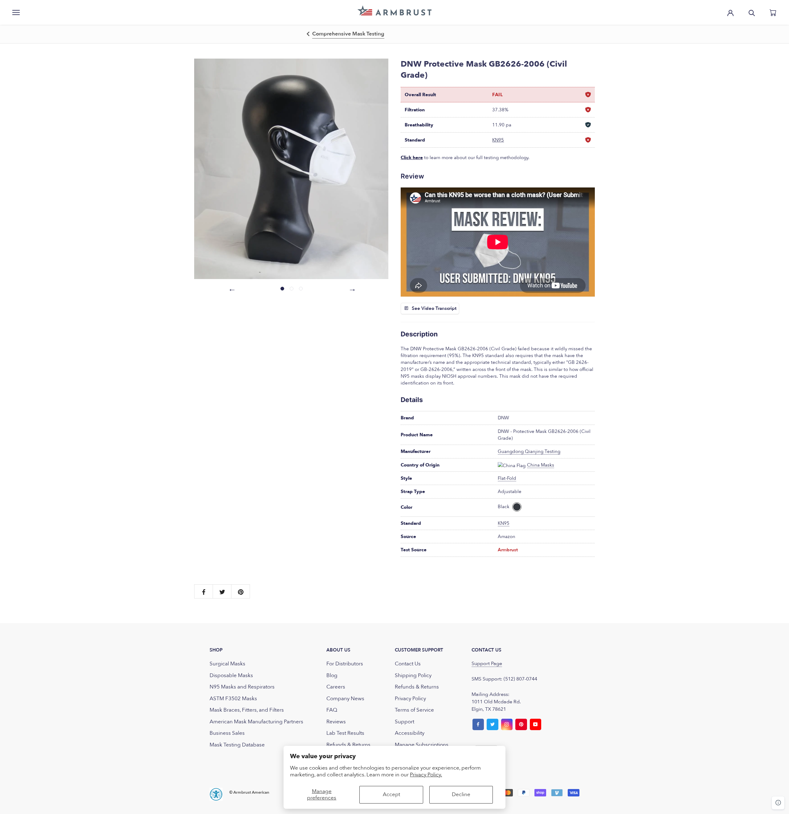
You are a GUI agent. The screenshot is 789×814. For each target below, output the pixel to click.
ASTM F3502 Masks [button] (233, 698)
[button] (394, 10)
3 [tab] (301, 288)
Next (351, 288)
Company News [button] (345, 698)
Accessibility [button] (409, 733)
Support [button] (404, 721)
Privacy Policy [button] (410, 698)
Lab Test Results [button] (345, 733)
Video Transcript (438, 308)
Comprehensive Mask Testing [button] (348, 33)
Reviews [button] (336, 721)
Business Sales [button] (227, 733)
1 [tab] (282, 288)
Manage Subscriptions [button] (421, 744)
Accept (391, 794)
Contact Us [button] (408, 663)
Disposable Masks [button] (231, 675)
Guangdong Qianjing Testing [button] (529, 451)
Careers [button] (335, 686)
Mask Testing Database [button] (237, 744)
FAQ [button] (331, 709)
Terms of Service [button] (414, 709)
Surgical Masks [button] (227, 663)
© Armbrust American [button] (249, 792)
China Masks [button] (540, 465)
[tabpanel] (291, 169)
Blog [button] (331, 675)
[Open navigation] (16, 12)
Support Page (487, 663)
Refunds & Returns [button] (348, 744)
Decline (461, 794)
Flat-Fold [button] (507, 478)
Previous (231, 288)
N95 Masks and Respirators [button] (242, 686)
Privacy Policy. (426, 774)
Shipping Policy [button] (413, 675)
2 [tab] (291, 288)
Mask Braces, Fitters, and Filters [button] (247, 709)
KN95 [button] (498, 140)
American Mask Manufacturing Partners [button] (256, 721)
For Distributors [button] (344, 663)
